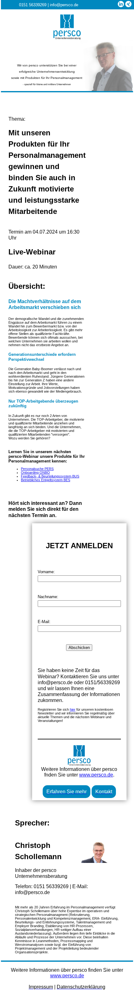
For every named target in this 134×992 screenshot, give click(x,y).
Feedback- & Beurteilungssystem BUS (50, 476)
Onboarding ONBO (35, 472)
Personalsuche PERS (37, 469)
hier (72, 709)
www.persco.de (96, 774)
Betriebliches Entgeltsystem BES (45, 480)
